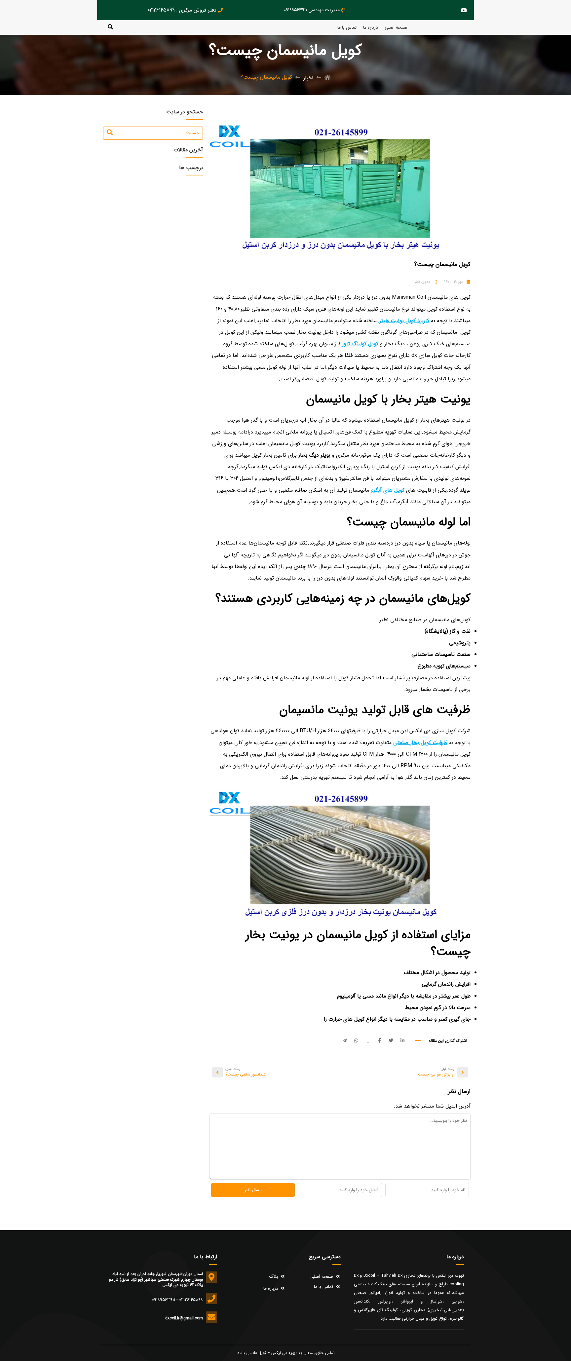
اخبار (308, 78)
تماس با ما (347, 27)
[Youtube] (464, 10)
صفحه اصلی (396, 27)
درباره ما (370, 27)
